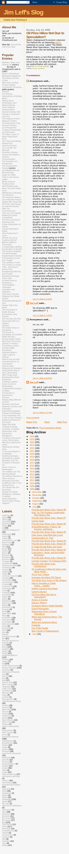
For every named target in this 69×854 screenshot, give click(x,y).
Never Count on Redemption (9, 385)
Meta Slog (6, 709)
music (4, 718)
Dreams (5, 609)
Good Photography (40, 608)
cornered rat (7, 586)
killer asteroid (8, 684)
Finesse (5, 92)
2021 (32, 451)
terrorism (6, 816)
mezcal (5, 712)
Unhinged (6, 287)
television (6, 814)
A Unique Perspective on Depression (11, 131)
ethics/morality (8, 624)
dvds (4, 611)
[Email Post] (51, 66)
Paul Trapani (7, 732)
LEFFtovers (7, 691)
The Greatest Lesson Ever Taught (11, 259)
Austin (5, 536)
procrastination (8, 764)
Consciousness (9, 211)
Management (8, 699)
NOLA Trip (6, 722)
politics (5, 749)
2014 (32, 471)
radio (4, 770)
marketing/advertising (11, 701)
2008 (32, 489)
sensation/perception (11, 785)
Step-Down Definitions (12, 806)
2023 (32, 445)
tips (3, 822)
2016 (32, 466)
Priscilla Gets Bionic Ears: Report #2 (49, 550)
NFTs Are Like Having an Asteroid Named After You (11, 206)
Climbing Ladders (10, 382)
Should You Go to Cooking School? (9, 239)
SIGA (4, 791)
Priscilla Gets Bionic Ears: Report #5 (49, 532)
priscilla (5, 760)
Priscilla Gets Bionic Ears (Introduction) (44, 565)
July (34, 507)
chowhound (7, 563)
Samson (5, 325)
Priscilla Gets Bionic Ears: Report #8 (49, 510)
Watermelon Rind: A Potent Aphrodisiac (44, 612)
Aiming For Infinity (10, 492)
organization (7, 730)
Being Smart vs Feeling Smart (8, 183)
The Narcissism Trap (11, 123)
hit (3, 664)
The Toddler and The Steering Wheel (11, 473)
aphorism (6, 524)
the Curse (6, 818)
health (5, 653)
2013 (32, 474)
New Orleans (7, 720)
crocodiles (6, 595)
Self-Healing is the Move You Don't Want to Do (11, 188)
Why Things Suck (9, 375)
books (4, 549)
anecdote (6, 522)
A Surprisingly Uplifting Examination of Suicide (12, 248)
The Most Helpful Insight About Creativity (12, 254)
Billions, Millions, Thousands (9, 243)
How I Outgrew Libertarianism (8, 108)
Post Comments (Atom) (50, 428)
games (5, 651)
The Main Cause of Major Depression (10, 135)
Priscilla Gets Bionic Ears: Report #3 (49, 544)
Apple (4, 526)
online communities (10, 726)
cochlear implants (9, 576)
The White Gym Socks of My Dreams (49, 580)
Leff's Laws (7, 689)
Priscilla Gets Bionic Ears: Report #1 (49, 558)
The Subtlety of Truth (11, 262)
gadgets (5, 649)
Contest (5, 584)
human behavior (9, 668)
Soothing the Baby (10, 456)
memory (5, 707)
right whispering (9, 774)
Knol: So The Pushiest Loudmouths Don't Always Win (48, 513)
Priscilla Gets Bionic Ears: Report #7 (49, 518)
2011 (32, 480)
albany (5, 519)
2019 (32, 457)
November (37, 495)
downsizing (7, 607)
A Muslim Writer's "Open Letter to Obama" (9, 354)
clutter (4, 574)
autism (5, 538)
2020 (32, 454)
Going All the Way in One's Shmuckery (11, 371)
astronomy (6, 534)
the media (6, 820)
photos (5, 745)
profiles (5, 766)
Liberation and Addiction (8, 290)
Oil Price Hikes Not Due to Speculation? (44, 595)
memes (5, 705)
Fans (4, 139)
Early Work (7, 613)
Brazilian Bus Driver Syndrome (10, 378)
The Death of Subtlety (11, 251)
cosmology (7, 588)
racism (5, 768)
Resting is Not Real (10, 404)
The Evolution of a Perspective (10, 162)
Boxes (5, 553)
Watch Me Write (9, 424)
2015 (32, 468)
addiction (6, 515)
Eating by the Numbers (12, 368)
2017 (32, 463)
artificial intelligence (10, 530)
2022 (32, 448)
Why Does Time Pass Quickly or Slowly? (11, 342)
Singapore (6, 793)
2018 (32, 460)
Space (5, 795)
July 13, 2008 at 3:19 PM (42, 299)
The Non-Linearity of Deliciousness (11, 221)
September (37, 501)
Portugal (5, 751)
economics (7, 618)
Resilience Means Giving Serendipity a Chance (11, 154)
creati (4, 590)
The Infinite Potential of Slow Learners (12, 477)
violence (5, 837)
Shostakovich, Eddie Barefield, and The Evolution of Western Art (11, 461)
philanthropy (7, 743)
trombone (6, 828)
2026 (32, 436)
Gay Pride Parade (40, 628)
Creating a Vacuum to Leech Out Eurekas (11, 439)
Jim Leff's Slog (23, 12)
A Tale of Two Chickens (12, 418)
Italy (4, 680)
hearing (5, 659)
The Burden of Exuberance (8, 394)
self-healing (7, 783)
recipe (5, 772)
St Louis (5, 803)
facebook (6, 628)
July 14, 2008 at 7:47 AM (42, 413)
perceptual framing (10, 737)
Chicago (5, 561)
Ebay (4, 616)
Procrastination (8, 159)
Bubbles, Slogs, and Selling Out (11, 63)
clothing (5, 572)
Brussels (6, 555)
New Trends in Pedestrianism (45, 631)
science (5, 780)
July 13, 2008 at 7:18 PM (42, 315)
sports (4, 801)
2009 (32, 486)
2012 (32, 477)
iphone (5, 676)
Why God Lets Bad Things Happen (10, 84)
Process (5, 397)
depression (7, 603)
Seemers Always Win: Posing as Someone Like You (11, 114)
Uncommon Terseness (12, 87)
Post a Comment (32, 418)
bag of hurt (6, 542)
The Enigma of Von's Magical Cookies (11, 120)
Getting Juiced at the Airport (45, 588)
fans (4, 632)
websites (41, 68)
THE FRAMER (8, 285)
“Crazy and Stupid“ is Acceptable (11, 452)
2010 (32, 483)
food (4, 645)
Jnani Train (7, 278)
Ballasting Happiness (11, 76)
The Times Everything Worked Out (11, 142)
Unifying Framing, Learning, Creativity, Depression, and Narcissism (10, 430)
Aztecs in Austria (39, 600)
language (6, 687)
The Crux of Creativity (11, 213)
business (6, 559)
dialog (5, 605)
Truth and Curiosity (10, 294)
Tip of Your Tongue (40, 574)
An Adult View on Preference (9, 281)
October (36, 498)
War (4, 839)
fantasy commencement (9, 635)
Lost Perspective (9, 128)
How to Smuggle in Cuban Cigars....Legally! (44, 584)
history (5, 661)
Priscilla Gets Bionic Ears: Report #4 (49, 541)
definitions (6, 601)
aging (4, 517)
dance (5, 599)
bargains (6, 545)
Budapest (6, 557)
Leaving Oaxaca (39, 591)
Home (47, 422)
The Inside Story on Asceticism (10, 329)
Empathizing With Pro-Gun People (12, 272)
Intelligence (7, 436)
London (5, 697)
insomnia (6, 670)
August (35, 504)
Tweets (5, 833)
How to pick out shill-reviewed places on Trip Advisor (11, 361)
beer (4, 547)
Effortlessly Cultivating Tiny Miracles (11, 194)
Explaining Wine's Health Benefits (47, 606)
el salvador (7, 622)
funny (4, 647)
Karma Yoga (7, 682)
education (6, 620)
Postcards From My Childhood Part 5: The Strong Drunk (11, 483)
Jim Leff (34, 303)
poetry (5, 747)
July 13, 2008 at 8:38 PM (42, 378)
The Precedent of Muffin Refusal (9, 311)
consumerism (8, 582)
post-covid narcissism (11, 753)
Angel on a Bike (9, 175)
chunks (5, 570)
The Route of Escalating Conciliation (12, 333)
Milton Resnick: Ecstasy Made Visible (11, 338)
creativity (6, 593)
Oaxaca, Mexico (39, 603)
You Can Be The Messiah (9, 149)
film (3, 638)
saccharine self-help (11, 776)
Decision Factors (9, 125)
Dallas (5, 597)
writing (5, 845)
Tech (4, 812)
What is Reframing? (10, 74)
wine (4, 843)
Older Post (62, 422)
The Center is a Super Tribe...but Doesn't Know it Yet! (11, 267)
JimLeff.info (16, 45)
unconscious (7, 835)
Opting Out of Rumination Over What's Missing (9, 103)
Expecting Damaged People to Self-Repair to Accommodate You (11, 413)
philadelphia (7, 741)
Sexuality (6, 789)
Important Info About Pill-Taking (46, 577)
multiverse (6, 716)
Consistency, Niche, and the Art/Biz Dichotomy (10, 348)
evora (4, 626)
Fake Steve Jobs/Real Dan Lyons (47, 535)
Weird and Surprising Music (44, 622)
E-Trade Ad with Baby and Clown (47, 547)
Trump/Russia (8, 831)
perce (4, 735)
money (34, 68)
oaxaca (5, 724)
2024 (32, 442)
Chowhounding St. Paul (42, 538)
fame (4, 630)
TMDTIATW (7, 824)
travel (4, 826)
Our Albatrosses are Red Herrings (10, 171)
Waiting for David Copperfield (9, 216)
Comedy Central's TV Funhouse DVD (49, 561)
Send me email (8, 47)
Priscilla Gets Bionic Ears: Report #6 (49, 524)
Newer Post (31, 422)
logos (4, 695)
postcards (6, 758)
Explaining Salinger (10, 276)
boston (5, 551)
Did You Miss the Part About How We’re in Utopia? (11, 321)
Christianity (7, 567)
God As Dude (38, 521)
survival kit (6, 810)
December (37, 492)
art (3, 528)
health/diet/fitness (9, 655)
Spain (4, 797)
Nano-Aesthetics (9, 499)
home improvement (10, 666)
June (34, 634)
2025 (32, 439)
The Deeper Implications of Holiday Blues (12, 96)
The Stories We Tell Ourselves (10, 488)
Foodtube (36, 625)
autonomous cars (9, 540)
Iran (3, 678)
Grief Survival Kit (9, 146)
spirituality (6, 799)
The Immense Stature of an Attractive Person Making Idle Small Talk (12, 199)
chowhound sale (9, 565)
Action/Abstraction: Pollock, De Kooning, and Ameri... (46, 528)
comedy (5, 578)
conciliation (7, 580)
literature (6, 693)
